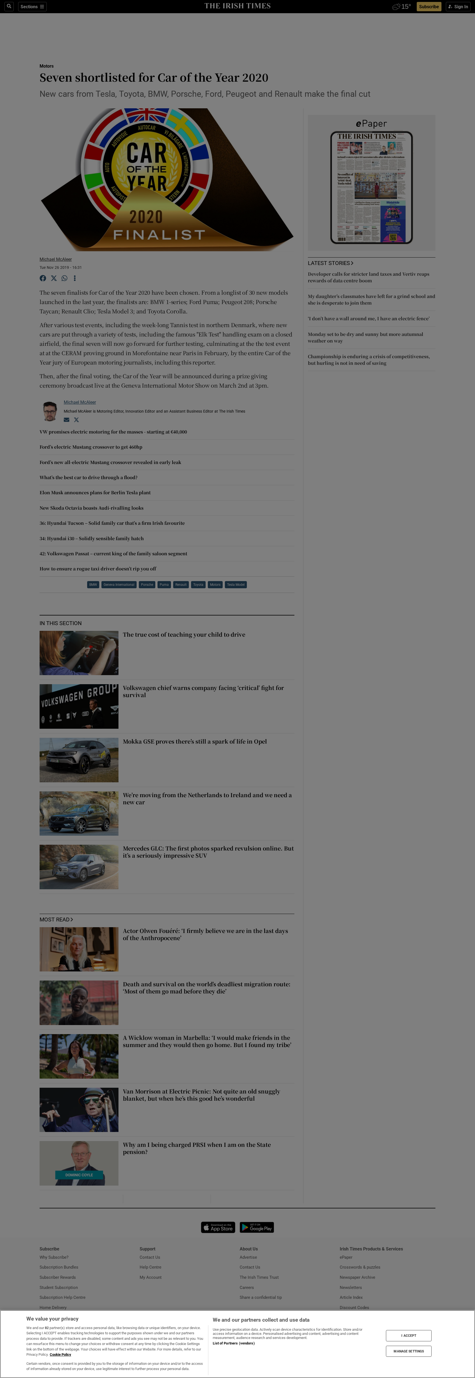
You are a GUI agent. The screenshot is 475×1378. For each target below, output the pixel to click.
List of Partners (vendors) (234, 1343)
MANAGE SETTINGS (409, 1351)
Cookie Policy (60, 1354)
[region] (237, 1344)
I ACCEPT (408, 1336)
